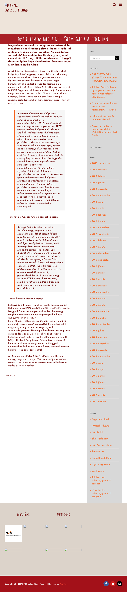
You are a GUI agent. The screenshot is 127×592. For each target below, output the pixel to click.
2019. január (98, 183)
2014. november (100, 311)
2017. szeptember (101, 234)
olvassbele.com (100, 439)
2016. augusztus (100, 260)
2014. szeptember (101, 324)
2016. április (98, 279)
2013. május (98, 369)
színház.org (98, 471)
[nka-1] (13, 526)
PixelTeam (64, 584)
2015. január (98, 305)
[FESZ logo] (54, 549)
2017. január (98, 247)
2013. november (100, 350)
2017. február (99, 240)
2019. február (99, 176)
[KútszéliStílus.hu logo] (73, 526)
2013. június (98, 363)
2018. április (98, 208)
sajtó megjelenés (101, 464)
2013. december (100, 344)
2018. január (98, 221)
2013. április (98, 376)
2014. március (99, 337)
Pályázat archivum (102, 445)
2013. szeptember (101, 356)
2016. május (98, 273)
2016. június (98, 266)
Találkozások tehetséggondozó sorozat (101, 480)
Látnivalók (98, 432)
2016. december (100, 253)
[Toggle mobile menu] (120, 4)
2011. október (99, 401)
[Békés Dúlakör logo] (73, 549)
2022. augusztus (101, 163)
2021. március (99, 170)
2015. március (99, 298)
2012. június (98, 382)
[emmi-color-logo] (32, 526)
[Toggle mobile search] (114, 4)
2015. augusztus (100, 292)
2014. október (99, 318)
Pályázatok (98, 451)
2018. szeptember (101, 195)
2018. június (98, 202)
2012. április (98, 395)
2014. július (98, 331)
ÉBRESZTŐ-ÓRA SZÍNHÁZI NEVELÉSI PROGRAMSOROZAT (104, 77)
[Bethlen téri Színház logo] (54, 526)
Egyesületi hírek (100, 419)
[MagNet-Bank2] (13, 549)
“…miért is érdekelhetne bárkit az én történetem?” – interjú (104, 106)
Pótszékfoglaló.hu (102, 458)
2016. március (99, 286)
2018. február (99, 215)
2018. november (100, 189)
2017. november (100, 228)
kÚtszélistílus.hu (100, 426)
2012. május (98, 389)
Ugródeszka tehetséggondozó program (101, 493)
